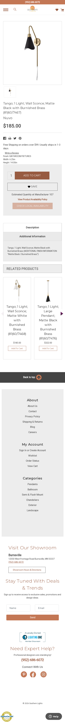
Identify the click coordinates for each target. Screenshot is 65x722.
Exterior (32, 505)
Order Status (32, 460)
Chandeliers (32, 500)
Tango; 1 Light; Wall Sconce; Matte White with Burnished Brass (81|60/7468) (17, 320)
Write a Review (12, 153)
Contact (33, 411)
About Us (32, 406)
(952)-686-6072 (16, 562)
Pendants (33, 484)
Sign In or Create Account (32, 450)
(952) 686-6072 (32, 2)
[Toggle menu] (7, 9)
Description (32, 227)
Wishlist (32, 455)
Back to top (29, 377)
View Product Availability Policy (32, 199)
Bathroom (33, 489)
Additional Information (32, 236)
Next (62, 313)
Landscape (32, 510)
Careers (32, 432)
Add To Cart (17, 348)
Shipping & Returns (33, 421)
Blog (32, 426)
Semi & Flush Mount (32, 494)
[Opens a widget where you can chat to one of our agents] (53, 716)
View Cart (33, 466)
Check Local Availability (32, 206)
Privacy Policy (32, 416)
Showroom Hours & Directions (27, 570)
